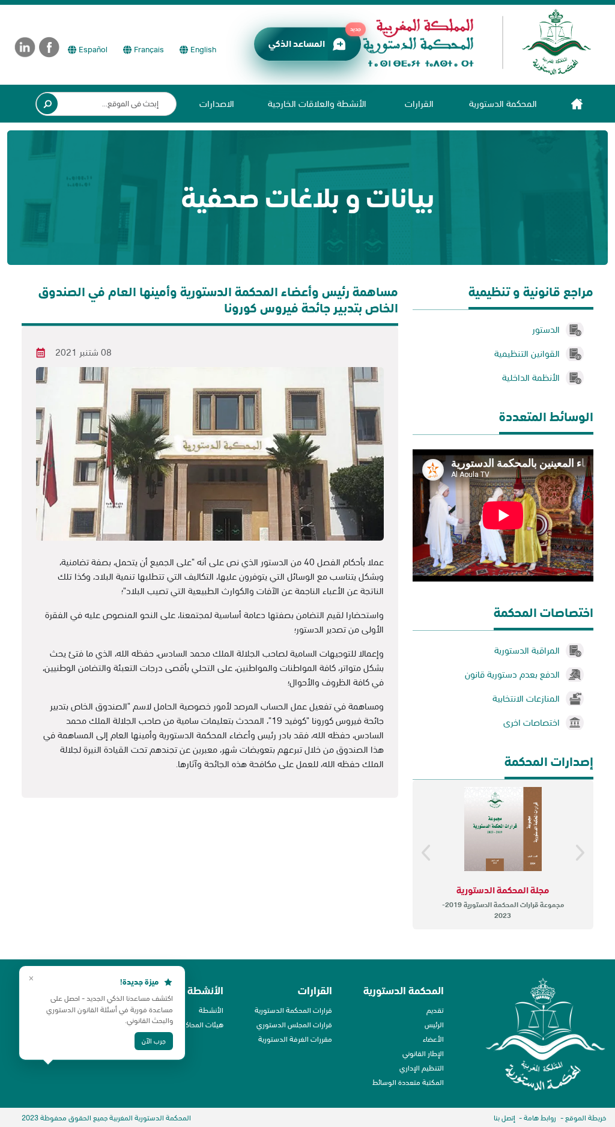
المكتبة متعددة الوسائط (408, 1082)
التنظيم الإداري (421, 1067)
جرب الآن (131, 1035)
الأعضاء (433, 1038)
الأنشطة (211, 1010)
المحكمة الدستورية (503, 103)
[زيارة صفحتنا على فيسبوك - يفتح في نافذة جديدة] (49, 47)
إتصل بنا (504, 1117)
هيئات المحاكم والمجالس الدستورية (171, 1024)
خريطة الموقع (585, 1117)
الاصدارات (216, 103)
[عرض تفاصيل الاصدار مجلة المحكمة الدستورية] (503, 829)
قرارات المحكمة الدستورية (293, 1010)
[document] (210, 668)
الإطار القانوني (423, 1053)
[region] (503, 855)
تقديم (435, 1010)
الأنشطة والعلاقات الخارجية (317, 103)
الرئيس (434, 1024)
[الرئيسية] (577, 104)
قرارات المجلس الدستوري (294, 1024)
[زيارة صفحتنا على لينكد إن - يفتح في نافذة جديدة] (24, 47)
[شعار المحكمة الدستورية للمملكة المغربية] (471, 42)
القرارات (419, 103)
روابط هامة (540, 1117)
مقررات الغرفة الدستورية (295, 1038)
